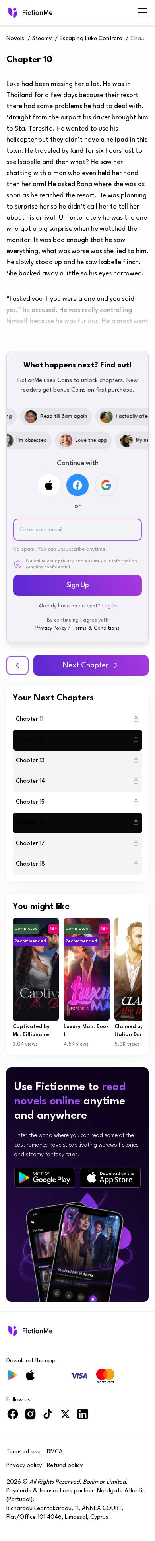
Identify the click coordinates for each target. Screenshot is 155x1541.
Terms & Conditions (96, 628)
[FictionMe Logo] (29, 1330)
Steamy (42, 39)
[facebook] (12, 1417)
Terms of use (23, 1452)
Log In (109, 606)
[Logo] (29, 12)
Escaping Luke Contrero (91, 39)
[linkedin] (82, 1417)
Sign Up (77, 585)
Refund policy (65, 1466)
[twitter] (65, 1417)
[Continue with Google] (106, 485)
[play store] (44, 1178)
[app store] (110, 1178)
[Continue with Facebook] (77, 485)
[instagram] (30, 1417)
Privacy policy (24, 1466)
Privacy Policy (50, 628)
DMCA (55, 1452)
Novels (15, 39)
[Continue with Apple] (49, 485)
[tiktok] (47, 1417)
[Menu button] (142, 12)
